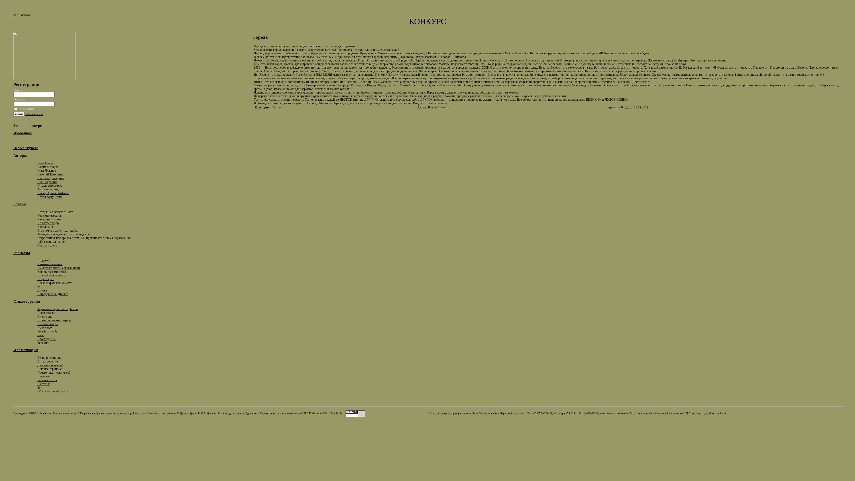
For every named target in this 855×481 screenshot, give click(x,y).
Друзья (42, 290)
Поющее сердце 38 (49, 369)
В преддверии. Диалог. (52, 294)
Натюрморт (45, 376)
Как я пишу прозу (49, 219)
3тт (39, 387)
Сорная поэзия (47, 245)
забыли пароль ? (34, 114)
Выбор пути (45, 328)
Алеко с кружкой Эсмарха (54, 283)
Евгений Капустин (50, 174)
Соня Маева (45, 163)
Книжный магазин (50, 264)
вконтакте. (622, 413)
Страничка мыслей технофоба (57, 230)
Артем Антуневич (49, 197)
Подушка (43, 260)
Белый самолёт (47, 331)
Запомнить (27, 109)
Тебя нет (43, 342)
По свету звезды (48, 223)
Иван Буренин (47, 182)
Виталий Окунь (438, 107)
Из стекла (43, 384)
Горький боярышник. (51, 275)
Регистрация (26, 84)
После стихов (46, 312)
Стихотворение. (48, 361)
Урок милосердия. (49, 215)
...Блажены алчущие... (52, 241)
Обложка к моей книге (52, 391)
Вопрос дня (45, 226)
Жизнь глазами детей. (52, 271)
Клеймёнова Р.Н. (318, 413)
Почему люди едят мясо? (53, 372)
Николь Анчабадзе (49, 185)
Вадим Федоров (48, 167)
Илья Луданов (46, 170)
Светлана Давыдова (50, 178)
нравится (614, 107)
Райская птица (47, 380)
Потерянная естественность (55, 212)
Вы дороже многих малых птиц (58, 268)
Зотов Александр (48, 189)
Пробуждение (46, 339)
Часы (40, 335)
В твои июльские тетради (54, 320)
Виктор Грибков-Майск (53, 193)
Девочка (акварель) (50, 365)
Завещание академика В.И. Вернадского (64, 234)
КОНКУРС (427, 21)
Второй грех (45, 279)
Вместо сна (44, 316)
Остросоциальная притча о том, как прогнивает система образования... (85, 238)
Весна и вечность (49, 357)
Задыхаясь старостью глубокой (57, 309)
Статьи (276, 107)
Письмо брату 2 (47, 324)
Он (39, 286)
